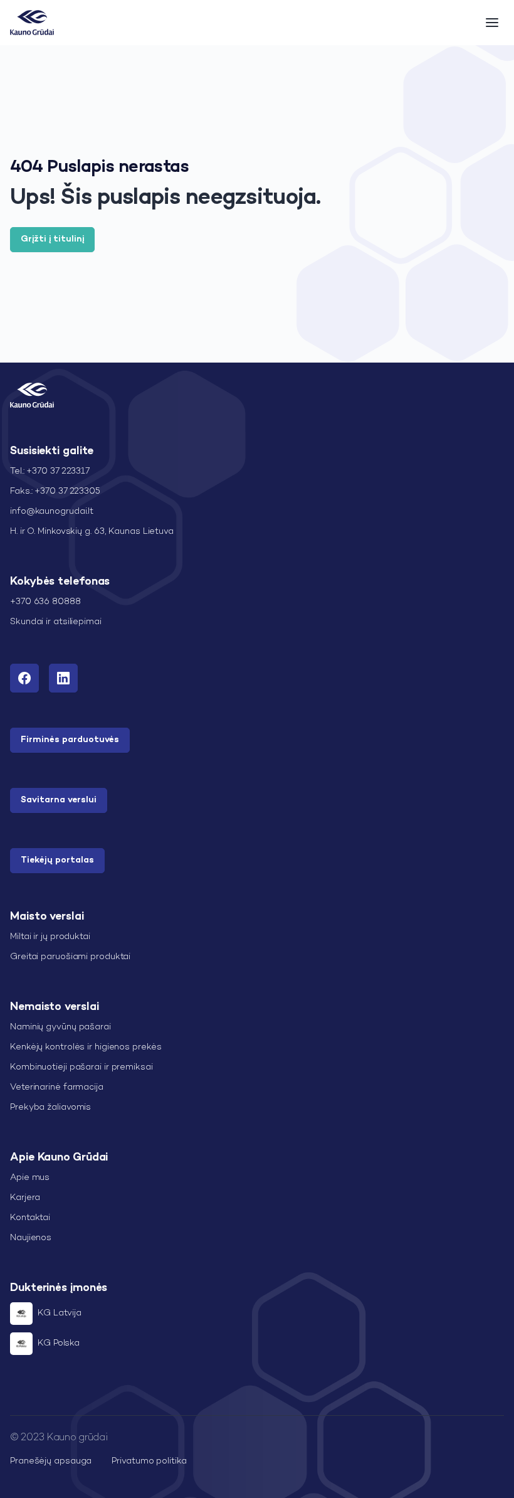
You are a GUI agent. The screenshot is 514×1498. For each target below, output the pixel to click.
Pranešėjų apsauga (51, 1461)
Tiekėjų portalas (57, 860)
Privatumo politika (149, 1461)
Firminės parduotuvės (70, 740)
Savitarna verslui (59, 800)
